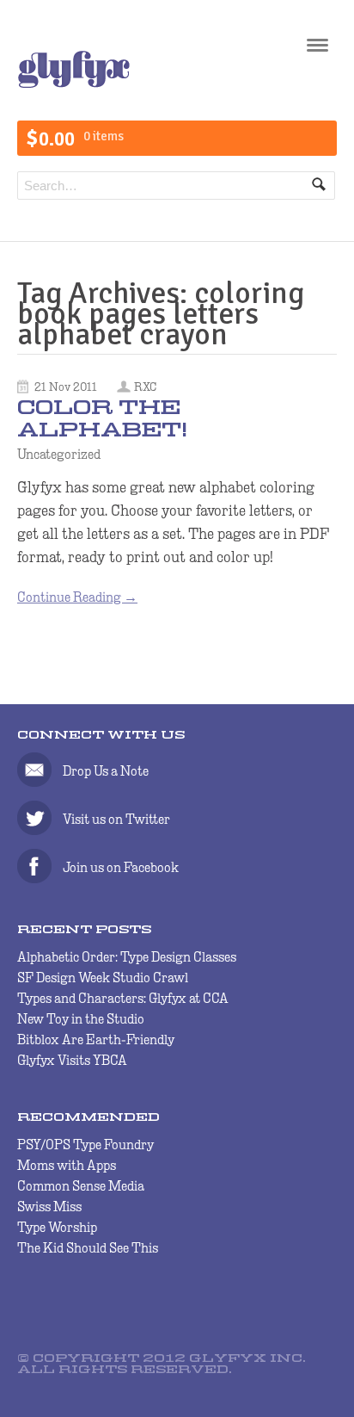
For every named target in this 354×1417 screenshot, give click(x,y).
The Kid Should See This (87, 1248)
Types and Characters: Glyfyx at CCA (123, 998)
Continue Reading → (77, 597)
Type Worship (57, 1227)
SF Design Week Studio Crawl (102, 977)
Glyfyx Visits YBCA (72, 1060)
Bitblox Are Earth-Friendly (95, 1039)
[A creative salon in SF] (74, 84)
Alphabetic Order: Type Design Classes (126, 957)
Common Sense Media (80, 1186)
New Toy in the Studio (80, 1019)
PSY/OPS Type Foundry (85, 1144)
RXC (145, 387)
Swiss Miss (49, 1206)
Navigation (317, 51)
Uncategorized (59, 454)
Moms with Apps (66, 1165)
